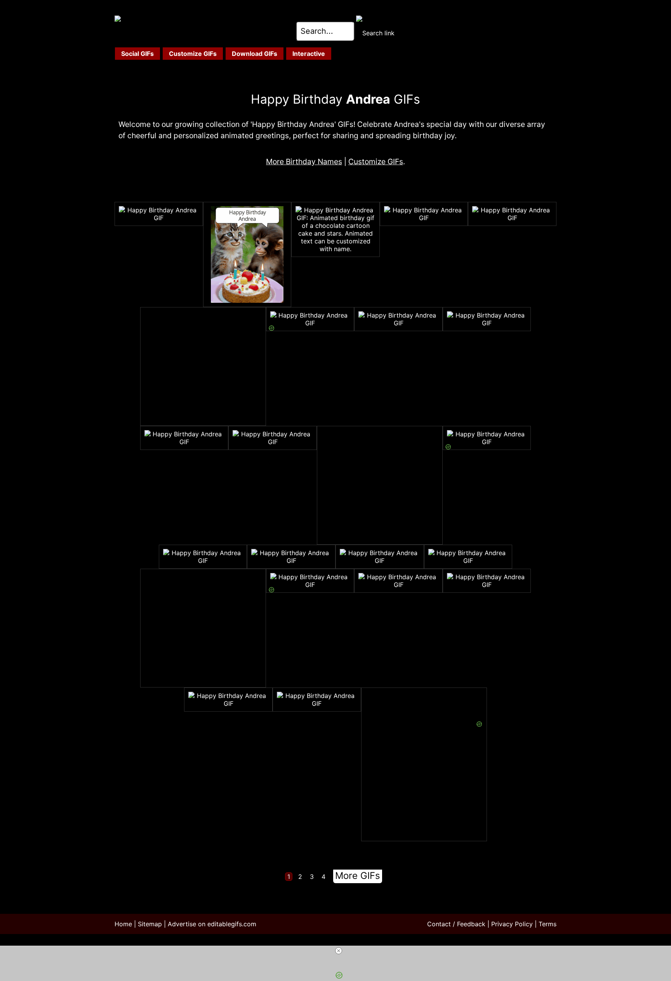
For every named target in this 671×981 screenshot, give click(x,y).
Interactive (308, 53)
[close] (338, 950)
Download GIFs (254, 53)
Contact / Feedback (456, 924)
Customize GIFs (375, 161)
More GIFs (357, 875)
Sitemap (150, 924)
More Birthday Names (304, 161)
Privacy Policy (512, 924)
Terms (547, 924)
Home (123, 924)
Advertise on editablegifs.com (212, 924)
